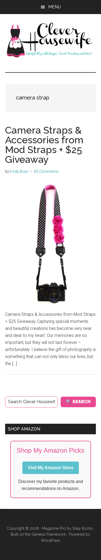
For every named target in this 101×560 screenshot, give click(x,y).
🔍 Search (78, 401)
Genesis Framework (49, 534)
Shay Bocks (82, 528)
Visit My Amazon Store (51, 467)
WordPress (50, 540)
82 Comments (46, 171)
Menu (54, 6)
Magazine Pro (54, 528)
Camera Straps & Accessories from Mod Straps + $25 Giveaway (44, 144)
